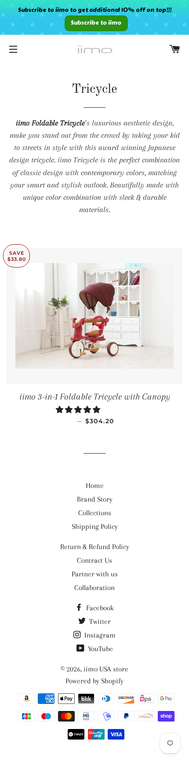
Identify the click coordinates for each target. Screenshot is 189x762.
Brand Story (95, 499)
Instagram (99, 635)
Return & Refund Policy (94, 546)
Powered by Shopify (94, 681)
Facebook (99, 608)
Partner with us (95, 574)
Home (95, 485)
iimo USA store (106, 669)
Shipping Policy (95, 526)
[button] (79, 410)
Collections (94, 513)
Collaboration (94, 587)
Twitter (99, 621)
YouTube (99, 649)
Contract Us (94, 560)
